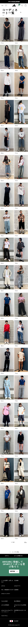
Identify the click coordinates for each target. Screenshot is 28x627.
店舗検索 (16, 589)
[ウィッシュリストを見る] (6, 5)
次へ (25, 542)
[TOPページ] (14, 6)
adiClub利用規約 (5, 605)
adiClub (3, 585)
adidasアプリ (17, 585)
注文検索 (16, 580)
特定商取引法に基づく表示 (20, 611)
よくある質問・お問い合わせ (7, 581)
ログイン (7, 555)
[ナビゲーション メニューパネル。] (2, 5)
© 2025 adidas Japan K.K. (14, 625)
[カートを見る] (25, 5)
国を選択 (16, 621)
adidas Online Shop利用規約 (20, 606)
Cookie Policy (4, 615)
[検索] (22, 5)
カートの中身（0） (18, 555)
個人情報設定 (17, 601)
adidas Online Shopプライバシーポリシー (7, 611)
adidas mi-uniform (5, 593)
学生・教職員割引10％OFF (7, 589)
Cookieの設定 (4, 601)
